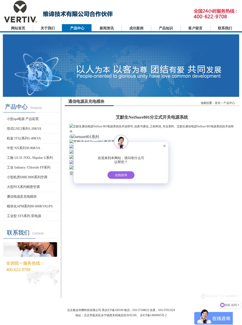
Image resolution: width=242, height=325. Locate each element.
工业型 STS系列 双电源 (24, 216)
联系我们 (225, 28)
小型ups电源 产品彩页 (23, 119)
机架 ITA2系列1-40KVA (24, 138)
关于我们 (48, 28)
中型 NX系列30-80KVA (23, 148)
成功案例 (136, 28)
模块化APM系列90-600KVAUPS (30, 206)
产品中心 (77, 28)
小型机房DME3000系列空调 (27, 177)
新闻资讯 (107, 28)
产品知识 (166, 28)
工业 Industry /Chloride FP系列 (28, 167)
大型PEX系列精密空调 (23, 187)
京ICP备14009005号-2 (153, 315)
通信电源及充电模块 (22, 196)
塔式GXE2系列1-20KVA (24, 128)
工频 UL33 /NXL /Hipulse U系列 (30, 158)
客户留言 (195, 28)
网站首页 (18, 28)
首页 (217, 103)
